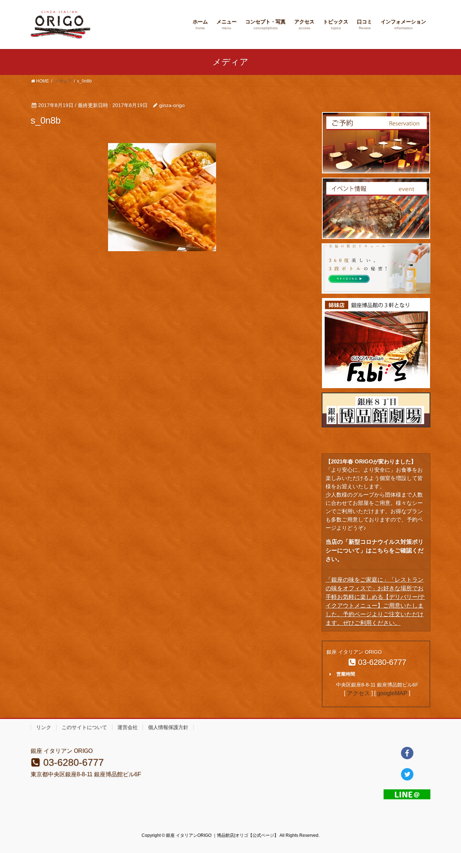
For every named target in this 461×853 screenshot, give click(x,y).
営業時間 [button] (345, 674)
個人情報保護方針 (168, 727)
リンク (43, 727)
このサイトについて (84, 727)
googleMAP (392, 693)
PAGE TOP (443, 821)
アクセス (358, 693)
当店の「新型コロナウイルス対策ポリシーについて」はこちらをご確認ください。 (375, 550)
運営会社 (127, 727)
